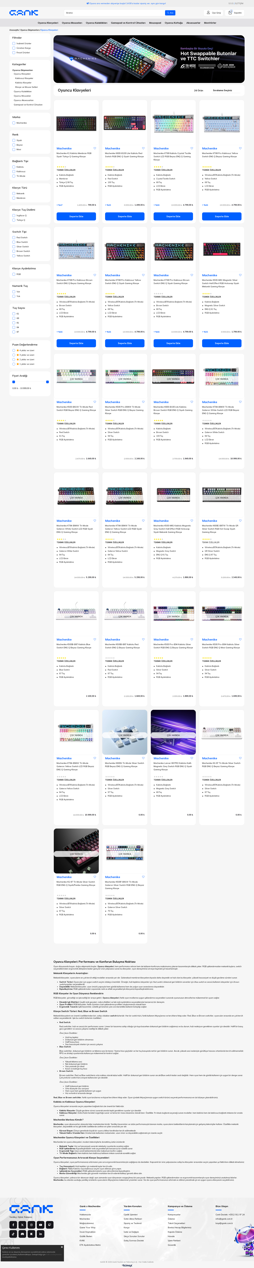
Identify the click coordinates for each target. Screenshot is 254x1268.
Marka (16, 117)
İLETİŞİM (239, 3)
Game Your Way (87, 1227)
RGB (19, 274)
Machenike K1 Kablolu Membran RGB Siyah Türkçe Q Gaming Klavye (74, 155)
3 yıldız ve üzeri (26, 355)
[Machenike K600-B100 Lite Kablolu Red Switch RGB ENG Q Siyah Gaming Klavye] (124, 122)
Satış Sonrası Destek (134, 1240)
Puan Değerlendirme (24, 344)
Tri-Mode (21, 176)
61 (18, 313)
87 (18, 332)
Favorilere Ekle (95, 148)
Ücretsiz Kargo (24, 48)
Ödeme (171, 1219)
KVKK (82, 1240)
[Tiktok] (13, 1234)
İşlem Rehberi (174, 1240)
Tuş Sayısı (18, 307)
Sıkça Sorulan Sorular (134, 1236)
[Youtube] (40, 1225)
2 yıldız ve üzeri (26, 359)
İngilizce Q (22, 215)
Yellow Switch (23, 255)
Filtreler (17, 37)
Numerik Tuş (20, 285)
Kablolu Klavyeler (23, 82)
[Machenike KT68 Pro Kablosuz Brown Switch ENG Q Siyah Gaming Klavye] (173, 249)
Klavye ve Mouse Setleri (26, 87)
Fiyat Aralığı (19, 375)
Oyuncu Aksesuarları (24, 100)
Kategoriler (19, 64)
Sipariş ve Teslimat (133, 1223)
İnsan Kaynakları (88, 1232)
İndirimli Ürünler (24, 43)
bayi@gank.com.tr (224, 1223)
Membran (21, 198)
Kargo (127, 1227)
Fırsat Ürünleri (23, 52)
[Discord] (22, 1234)
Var (18, 291)
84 (18, 327)
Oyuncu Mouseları (22, 96)
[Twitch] (50, 1225)
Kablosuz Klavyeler (24, 78)
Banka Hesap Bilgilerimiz (179, 1227)
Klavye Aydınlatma (24, 268)
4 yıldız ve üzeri (26, 350)
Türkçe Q (21, 220)
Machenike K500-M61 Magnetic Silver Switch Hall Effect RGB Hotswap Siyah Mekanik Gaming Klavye (220, 283)
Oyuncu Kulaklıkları (23, 91)
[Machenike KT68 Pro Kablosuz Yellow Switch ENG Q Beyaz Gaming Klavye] (221, 122)
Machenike (22, 123)
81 (18, 322)
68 (18, 318)
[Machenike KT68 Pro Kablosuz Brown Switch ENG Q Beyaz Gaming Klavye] (76, 249)
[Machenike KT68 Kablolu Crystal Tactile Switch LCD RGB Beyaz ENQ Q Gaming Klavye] (173, 122)
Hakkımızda (85, 1214)
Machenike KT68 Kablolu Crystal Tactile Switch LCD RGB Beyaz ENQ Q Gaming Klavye (172, 156)
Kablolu (20, 167)
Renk (15, 134)
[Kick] (31, 1234)
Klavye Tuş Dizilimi (23, 209)
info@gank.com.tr (224, 1219)
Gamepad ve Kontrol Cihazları (28, 104)
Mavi (19, 149)
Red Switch (22, 237)
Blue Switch (22, 242)
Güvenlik (172, 1245)
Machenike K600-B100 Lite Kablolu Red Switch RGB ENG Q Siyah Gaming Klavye (124, 155)
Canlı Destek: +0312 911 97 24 (230, 1214)
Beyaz (20, 145)
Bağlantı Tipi (20, 161)
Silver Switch (23, 246)
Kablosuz (21, 171)
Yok (18, 296)
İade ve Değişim (131, 1232)
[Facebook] (13, 1225)
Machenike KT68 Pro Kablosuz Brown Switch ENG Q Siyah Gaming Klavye (171, 282)
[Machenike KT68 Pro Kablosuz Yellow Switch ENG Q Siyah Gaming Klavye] (124, 249)
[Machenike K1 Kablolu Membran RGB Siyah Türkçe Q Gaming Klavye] (76, 122)
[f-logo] (31, 1209)
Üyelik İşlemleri (131, 1214)
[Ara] (170, 12)
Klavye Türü (19, 187)
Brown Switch (23, 251)
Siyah (19, 140)
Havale (171, 1236)
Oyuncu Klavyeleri (22, 74)
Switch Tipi (19, 231)
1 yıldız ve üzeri (26, 364)
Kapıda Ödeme (175, 1232)
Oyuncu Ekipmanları (22, 70)
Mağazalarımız (87, 1223)
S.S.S (231, 3)
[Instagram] (31, 1225)
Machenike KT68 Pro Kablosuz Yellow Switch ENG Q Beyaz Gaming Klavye (220, 155)
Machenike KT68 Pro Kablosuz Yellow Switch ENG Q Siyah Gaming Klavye (123, 282)
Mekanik (20, 193)
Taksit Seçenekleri (176, 1223)
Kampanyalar (174, 1214)
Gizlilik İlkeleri (86, 1236)
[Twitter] (22, 1225)
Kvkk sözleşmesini (54, 1254)
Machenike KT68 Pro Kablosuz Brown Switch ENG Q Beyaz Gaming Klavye (74, 282)
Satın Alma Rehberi (133, 1219)
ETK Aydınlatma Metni (90, 1245)
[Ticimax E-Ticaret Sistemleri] (127, 1265)
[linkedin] (40, 1234)
